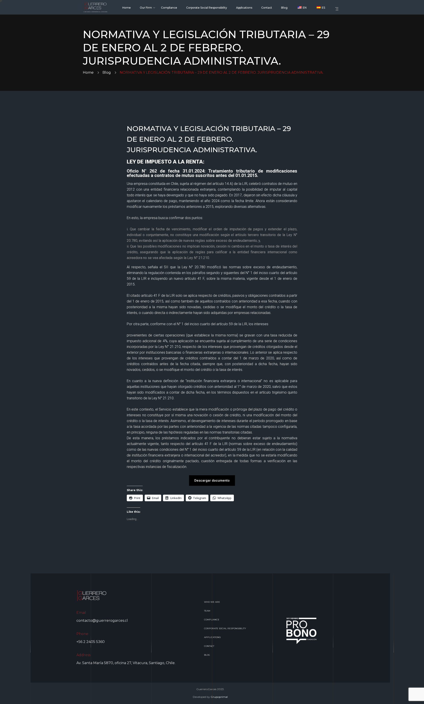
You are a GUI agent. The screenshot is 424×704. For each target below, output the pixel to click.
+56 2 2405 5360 (90, 642)
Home (88, 72)
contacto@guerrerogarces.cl (102, 620)
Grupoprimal (219, 696)
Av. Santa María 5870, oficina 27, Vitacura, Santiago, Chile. (125, 663)
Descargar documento (212, 480)
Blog (106, 72)
